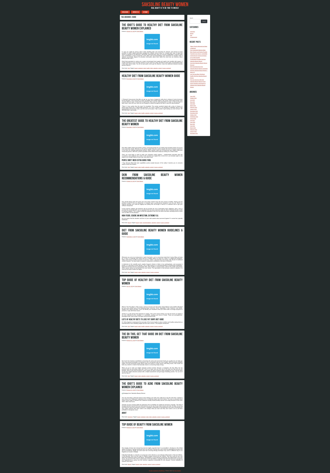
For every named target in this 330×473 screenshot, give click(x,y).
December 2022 (194, 111)
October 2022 (193, 115)
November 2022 (194, 113)
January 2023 (193, 109)
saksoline (155, 68)
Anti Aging (130, 417)
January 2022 (193, 131)
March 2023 (193, 105)
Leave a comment (167, 68)
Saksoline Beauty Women (165, 4)
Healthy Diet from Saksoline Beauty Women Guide (151, 76)
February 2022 (193, 129)
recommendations (147, 222)
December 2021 (194, 133)
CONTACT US (136, 12)
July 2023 (192, 100)
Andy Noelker (177, 470)
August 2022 (193, 118)
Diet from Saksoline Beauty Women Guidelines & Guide (152, 232)
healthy (148, 68)
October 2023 (193, 98)
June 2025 (192, 96)
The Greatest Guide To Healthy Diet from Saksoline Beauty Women (152, 122)
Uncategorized (193, 37)
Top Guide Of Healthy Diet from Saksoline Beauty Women (152, 281)
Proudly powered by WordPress (157, 470)
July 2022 (192, 120)
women (160, 68)
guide (144, 68)
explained (140, 68)
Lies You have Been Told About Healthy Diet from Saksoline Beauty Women (198, 76)
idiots (151, 68)
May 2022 (192, 124)
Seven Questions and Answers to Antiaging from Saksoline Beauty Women (198, 85)
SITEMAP (145, 12)
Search (191, 18)
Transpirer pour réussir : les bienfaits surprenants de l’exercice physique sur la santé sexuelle (198, 55)
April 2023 (192, 103)
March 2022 (193, 128)
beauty (136, 68)
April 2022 (192, 126)
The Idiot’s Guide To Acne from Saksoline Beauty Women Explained (152, 385)
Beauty (129, 222)
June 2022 (192, 122)
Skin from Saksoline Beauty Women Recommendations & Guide (152, 176)
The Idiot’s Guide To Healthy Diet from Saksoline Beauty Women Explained (152, 26)
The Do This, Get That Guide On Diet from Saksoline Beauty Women (152, 336)
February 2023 (193, 107)
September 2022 (194, 116)
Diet (129, 68)
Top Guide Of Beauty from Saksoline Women (147, 425)
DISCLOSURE (125, 12)
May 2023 (192, 102)
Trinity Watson (140, 31)
